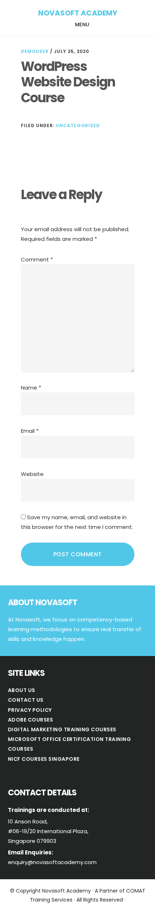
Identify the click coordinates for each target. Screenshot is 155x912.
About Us (21, 690)
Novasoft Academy (77, 13)
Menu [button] (82, 24)
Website (32, 474)
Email (30, 431)
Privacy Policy (30, 710)
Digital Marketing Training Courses (62, 729)
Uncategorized (78, 125)
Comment (37, 259)
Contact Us (26, 700)
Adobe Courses (30, 719)
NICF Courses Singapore (44, 759)
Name (31, 387)
